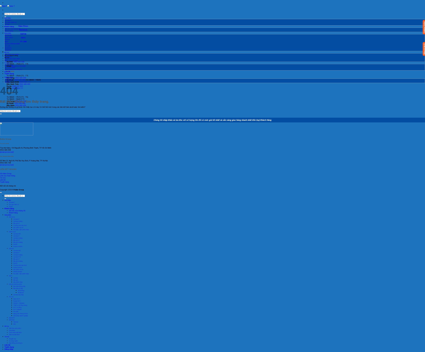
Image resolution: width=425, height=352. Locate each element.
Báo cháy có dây (18, 288)
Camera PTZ (17, 257)
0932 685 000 (24, 84)
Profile (7, 24)
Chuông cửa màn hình (20, 225)
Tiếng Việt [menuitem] (9, 80)
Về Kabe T (8, 20)
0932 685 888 (19, 80)
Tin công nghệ (10, 67)
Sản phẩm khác (18, 282)
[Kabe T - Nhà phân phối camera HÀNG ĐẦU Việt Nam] (7, 6)
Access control (17, 267)
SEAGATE (8, 48)
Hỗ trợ (6, 52)
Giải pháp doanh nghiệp (20, 316)
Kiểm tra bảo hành (11, 61)
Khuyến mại (9, 65)
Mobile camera (17, 271)
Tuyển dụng (9, 74)
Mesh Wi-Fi (16, 299)
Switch (15, 244)
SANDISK (8, 50)
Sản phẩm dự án (18, 227)
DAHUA (7, 40)
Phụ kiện (15, 311)
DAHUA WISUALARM (12, 44)
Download (8, 57)
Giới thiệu (7, 18)
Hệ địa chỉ (21, 292)
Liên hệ (7, 71)
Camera (15, 278)
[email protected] (7, 152)
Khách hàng (9, 27)
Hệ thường (21, 290)
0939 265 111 (25, 82)
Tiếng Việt (8, 77)
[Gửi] (5, 16)
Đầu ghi (15, 280)
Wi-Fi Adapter (17, 309)
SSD (14, 324)
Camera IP (16, 219)
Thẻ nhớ (15, 322)
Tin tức (6, 63)
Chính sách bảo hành (12, 59)
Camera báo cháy (18, 295)
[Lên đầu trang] (1, 192)
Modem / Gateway (18, 303)
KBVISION (8, 35)
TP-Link (7, 46)
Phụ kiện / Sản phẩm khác (21, 229)
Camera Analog (17, 221)
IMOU (6, 42)
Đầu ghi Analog (18, 242)
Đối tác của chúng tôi (12, 29)
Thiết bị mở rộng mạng (20, 305)
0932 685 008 (19, 62)
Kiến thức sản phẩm (12, 54)
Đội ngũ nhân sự (10, 22)
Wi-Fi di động (17, 307)
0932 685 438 (20, 105)
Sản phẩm (7, 33)
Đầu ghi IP (16, 223)
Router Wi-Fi (17, 301)
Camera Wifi (17, 234)
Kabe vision (9, 37)
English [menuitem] (7, 82)
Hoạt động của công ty (13, 69)
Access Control (17, 246)
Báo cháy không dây (19, 286)
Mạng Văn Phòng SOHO (20, 313)
